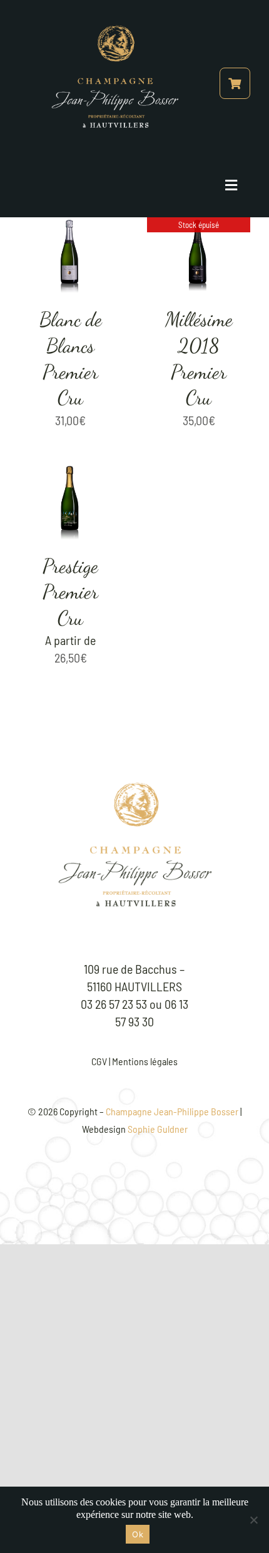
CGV (99, 1061)
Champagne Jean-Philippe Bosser (172, 1111)
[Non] (253, 1520)
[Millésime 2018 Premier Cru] (198, 226)
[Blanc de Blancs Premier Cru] (70, 226)
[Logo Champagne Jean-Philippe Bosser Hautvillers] (134, 788)
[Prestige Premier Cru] (70, 472)
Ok (137, 1534)
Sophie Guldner (158, 1129)
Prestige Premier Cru (70, 592)
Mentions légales (145, 1061)
